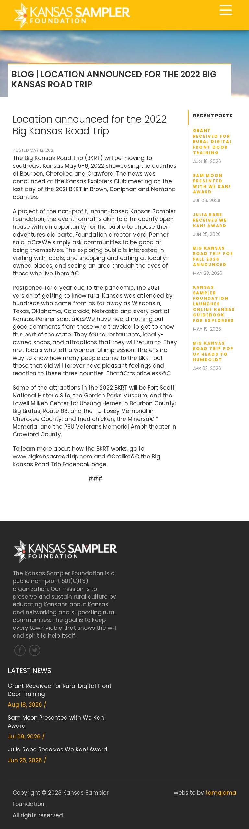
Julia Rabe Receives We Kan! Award (210, 220)
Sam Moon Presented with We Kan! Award (212, 184)
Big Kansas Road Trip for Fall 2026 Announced (213, 256)
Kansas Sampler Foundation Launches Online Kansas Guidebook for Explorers (214, 304)
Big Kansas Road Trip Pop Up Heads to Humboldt (213, 351)
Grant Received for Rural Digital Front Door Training (212, 141)
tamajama (221, 793)
